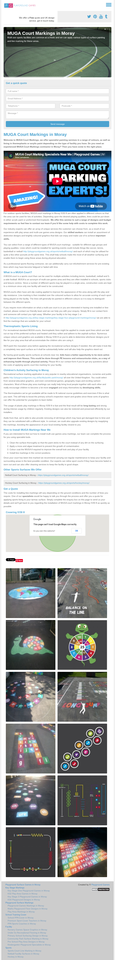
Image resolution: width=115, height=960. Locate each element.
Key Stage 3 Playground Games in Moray (27, 896)
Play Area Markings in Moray (21, 911)
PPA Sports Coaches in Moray (22, 923)
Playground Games (100, 884)
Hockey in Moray (16, 956)
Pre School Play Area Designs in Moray (26, 941)
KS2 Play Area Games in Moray (22, 893)
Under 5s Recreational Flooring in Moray (27, 932)
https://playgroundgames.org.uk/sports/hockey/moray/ (63, 483)
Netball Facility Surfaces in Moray (23, 953)
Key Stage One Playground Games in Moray (29, 890)
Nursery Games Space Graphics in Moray (27, 929)
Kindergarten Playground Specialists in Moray (29, 944)
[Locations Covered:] (5, 4)
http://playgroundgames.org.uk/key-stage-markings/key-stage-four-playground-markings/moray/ (50, 318)
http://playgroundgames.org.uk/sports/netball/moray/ (48, 251)
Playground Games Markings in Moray (26, 905)
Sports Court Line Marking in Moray (24, 950)
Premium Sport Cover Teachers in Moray (27, 920)
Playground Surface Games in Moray (22, 884)
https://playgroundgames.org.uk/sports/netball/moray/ (63, 475)
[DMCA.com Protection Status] (100, 889)
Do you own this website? (44, 531)
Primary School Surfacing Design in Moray (28, 935)
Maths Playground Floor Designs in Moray (27, 908)
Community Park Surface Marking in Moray (28, 938)
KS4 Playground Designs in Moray (24, 899)
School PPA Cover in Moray (21, 917)
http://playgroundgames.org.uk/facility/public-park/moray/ (36, 377)
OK (76, 531)
